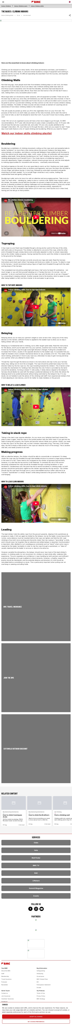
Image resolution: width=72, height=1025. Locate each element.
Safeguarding (41, 970)
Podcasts (4, 982)
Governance (40, 976)
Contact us (4, 993)
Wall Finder (36, 858)
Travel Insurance (6, 979)
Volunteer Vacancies (7, 999)
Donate (39, 987)
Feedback (4, 1001)
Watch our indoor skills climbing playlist (26, 133)
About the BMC (5, 970)
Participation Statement (43, 984)
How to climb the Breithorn (39, 815)
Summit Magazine (36, 888)
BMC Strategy (41, 999)
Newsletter (4, 984)
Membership (5, 976)
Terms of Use (41, 993)
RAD (36, 873)
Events (36, 896)
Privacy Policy (41, 996)
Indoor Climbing (6, 6)
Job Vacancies (5, 996)
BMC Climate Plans (42, 979)
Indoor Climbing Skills (37, 6)
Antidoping (40, 973)
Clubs (36, 843)
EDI (38, 982)
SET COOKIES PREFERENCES (36, 1021)
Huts (36, 850)
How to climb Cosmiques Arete (12, 816)
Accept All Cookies (36, 1016)
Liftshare (36, 881)
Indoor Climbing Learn (20, 6)
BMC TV (36, 865)
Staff (2, 973)
